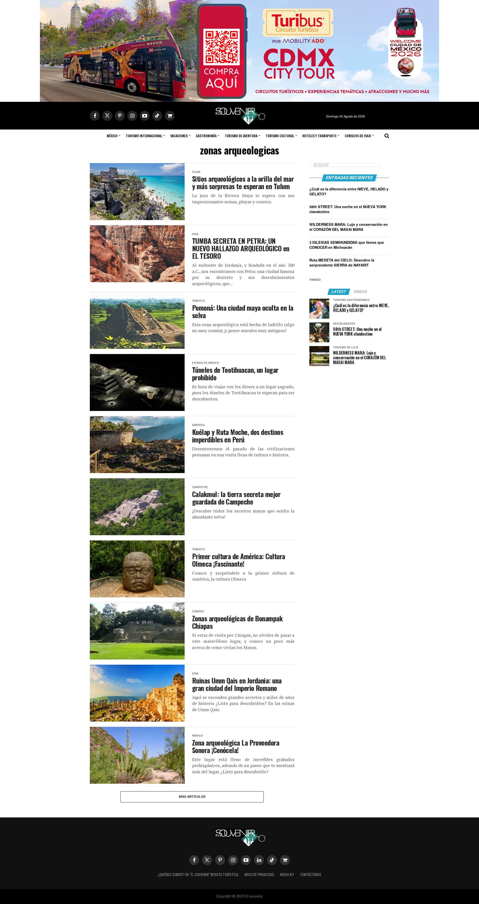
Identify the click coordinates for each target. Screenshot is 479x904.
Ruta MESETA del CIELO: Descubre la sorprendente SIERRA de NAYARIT (341, 262)
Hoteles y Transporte (319, 135)
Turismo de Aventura (241, 135)
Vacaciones (179, 135)
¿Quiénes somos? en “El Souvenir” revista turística (198, 874)
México (112, 135)
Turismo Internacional (144, 135)
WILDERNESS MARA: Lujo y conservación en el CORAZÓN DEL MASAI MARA (348, 227)
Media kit (287, 874)
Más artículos (192, 796)
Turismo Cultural (280, 135)
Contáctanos (310, 874)
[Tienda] (285, 860)
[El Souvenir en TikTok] (272, 860)
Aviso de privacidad (259, 874)
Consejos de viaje (358, 135)
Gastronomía (206, 135)
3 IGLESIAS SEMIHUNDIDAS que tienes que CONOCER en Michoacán (346, 245)
